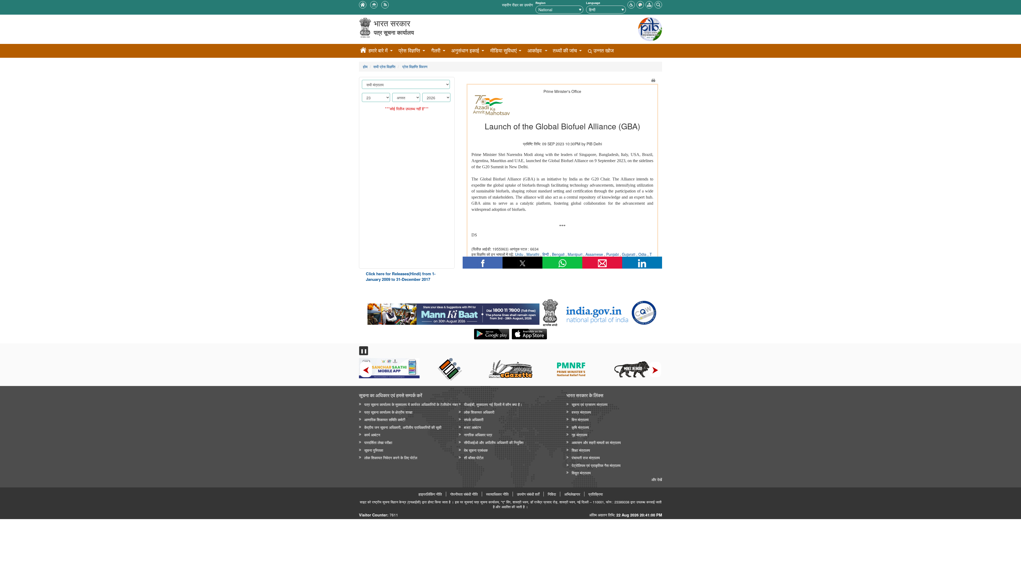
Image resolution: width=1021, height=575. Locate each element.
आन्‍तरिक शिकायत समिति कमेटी (384, 419)
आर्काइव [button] (535, 50)
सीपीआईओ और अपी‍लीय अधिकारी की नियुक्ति (494, 442)
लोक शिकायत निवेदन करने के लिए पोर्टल (390, 457)
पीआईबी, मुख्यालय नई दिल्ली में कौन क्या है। (493, 404)
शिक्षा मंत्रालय (581, 450)
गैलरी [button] (435, 50)
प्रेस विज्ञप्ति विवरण (414, 66)
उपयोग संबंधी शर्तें (528, 494)
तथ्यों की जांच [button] (565, 50)
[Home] (363, 51)
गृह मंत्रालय (579, 434)
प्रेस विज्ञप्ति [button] (409, 50)
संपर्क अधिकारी (473, 419)
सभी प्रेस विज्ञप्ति (384, 66)
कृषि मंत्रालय (580, 427)
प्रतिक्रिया (595, 494)
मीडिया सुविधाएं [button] (503, 50)
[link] (453, 313)
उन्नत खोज (603, 50)
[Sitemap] (649, 4)
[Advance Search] (658, 4)
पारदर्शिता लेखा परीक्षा (378, 442)
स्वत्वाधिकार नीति (497, 494)
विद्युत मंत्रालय (581, 472)
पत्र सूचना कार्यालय (394, 32)
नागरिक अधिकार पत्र (478, 434)
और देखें (656, 479)
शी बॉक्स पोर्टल (473, 457)
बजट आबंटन (472, 427)
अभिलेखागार (572, 494)
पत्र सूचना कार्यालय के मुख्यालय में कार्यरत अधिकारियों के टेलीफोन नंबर (411, 404)
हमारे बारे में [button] (378, 50)
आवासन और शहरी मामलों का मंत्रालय (596, 442)
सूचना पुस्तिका (373, 450)
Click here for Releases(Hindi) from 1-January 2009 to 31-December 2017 (401, 276)
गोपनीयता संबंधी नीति (464, 494)
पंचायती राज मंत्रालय (586, 457)
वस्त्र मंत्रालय (581, 412)
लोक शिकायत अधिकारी (479, 412)
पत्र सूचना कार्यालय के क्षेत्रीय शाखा (388, 412)
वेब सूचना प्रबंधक (476, 450)
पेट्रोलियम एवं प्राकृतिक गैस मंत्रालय (596, 465)
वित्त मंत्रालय (580, 419)
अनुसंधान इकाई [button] (465, 50)
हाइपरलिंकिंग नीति (430, 494)
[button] (631, 4)
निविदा (552, 494)
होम (365, 66)
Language (593, 3)
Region (540, 3)
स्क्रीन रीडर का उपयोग (517, 4)
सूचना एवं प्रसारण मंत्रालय (590, 404)
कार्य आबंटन (372, 434)
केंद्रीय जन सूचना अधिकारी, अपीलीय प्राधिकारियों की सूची (402, 427)
